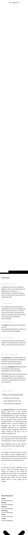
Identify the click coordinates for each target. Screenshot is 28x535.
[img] (14, 140)
